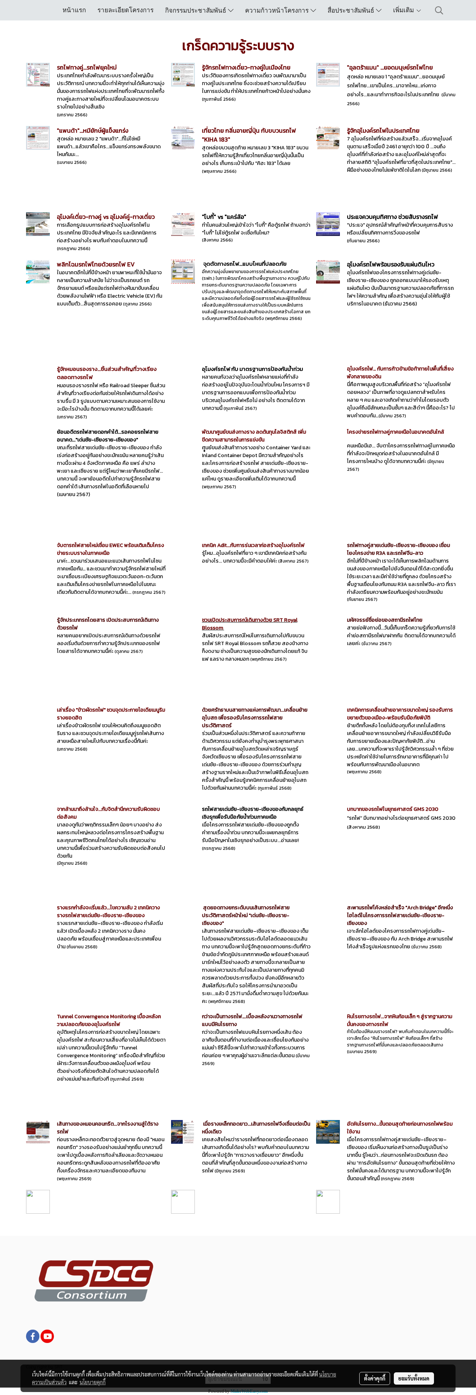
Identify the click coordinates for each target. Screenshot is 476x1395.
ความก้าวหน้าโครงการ (278, 10)
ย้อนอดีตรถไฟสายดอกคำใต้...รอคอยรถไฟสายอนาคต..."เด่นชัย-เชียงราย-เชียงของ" (107, 436)
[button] (439, 10)
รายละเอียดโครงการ (125, 10)
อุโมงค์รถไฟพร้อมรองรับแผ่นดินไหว (390, 264)
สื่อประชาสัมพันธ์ (352, 10)
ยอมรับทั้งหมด (414, 1378)
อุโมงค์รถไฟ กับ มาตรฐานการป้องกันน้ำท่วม (252, 369)
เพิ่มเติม (404, 10)
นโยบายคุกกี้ (93, 1382)
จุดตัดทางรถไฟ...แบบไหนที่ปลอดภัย (245, 263)
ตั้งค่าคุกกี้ (374, 1378)
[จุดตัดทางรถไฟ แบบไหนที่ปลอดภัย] (202, 263)
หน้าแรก (74, 10)
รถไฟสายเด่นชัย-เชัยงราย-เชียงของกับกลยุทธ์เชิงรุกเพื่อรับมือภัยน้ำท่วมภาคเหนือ (252, 813)
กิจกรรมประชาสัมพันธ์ (196, 10)
